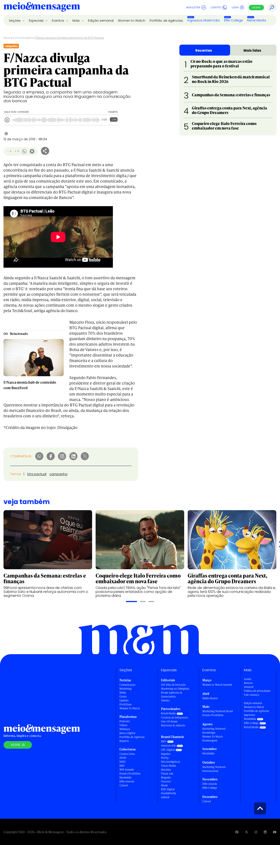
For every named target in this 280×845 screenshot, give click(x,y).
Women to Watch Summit (217, 685)
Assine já (18, 745)
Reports (124, 741)
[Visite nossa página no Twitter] (246, 832)
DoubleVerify (168, 793)
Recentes (203, 50)
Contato (216, 7)
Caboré (123, 785)
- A (9, 151)
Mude (164, 785)
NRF (122, 766)
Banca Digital (127, 733)
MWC (122, 762)
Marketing (125, 688)
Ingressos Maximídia (203, 20)
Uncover (166, 781)
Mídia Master (210, 698)
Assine (256, 7)
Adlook (165, 797)
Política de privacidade (257, 691)
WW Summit (126, 769)
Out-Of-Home (169, 721)
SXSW (122, 758)
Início (7, 38)
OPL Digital (168, 750)
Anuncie (249, 687)
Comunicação (22, 38)
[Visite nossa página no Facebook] (236, 832)
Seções (15, 20)
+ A (16, 151)
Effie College (233, 20)
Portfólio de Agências (166, 20)
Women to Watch (131, 20)
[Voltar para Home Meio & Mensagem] (42, 7)
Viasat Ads (167, 773)
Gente (123, 696)
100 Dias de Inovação (173, 685)
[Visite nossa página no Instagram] (256, 832)
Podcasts (124, 721)
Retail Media (256, 20)
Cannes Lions (127, 754)
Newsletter (193, 7)
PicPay (165, 758)
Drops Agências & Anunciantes (171, 694)
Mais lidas (252, 50)
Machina (166, 769)
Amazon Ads (168, 745)
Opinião (124, 700)
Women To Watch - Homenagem (213, 738)
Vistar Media (168, 766)
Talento (165, 700)
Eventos (58, 20)
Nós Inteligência (170, 762)
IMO (163, 741)
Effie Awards (126, 781)
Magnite (166, 777)
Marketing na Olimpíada (175, 688)
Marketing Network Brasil (217, 711)
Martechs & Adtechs (173, 725)
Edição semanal (101, 20)
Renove (248, 683)
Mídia (122, 692)
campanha (58, 474)
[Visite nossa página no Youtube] (274, 832)
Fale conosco (251, 695)
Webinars (124, 729)
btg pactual (36, 474)
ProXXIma (125, 704)
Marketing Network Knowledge (214, 730)
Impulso (165, 754)
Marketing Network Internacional (214, 769)
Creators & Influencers (174, 717)
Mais (76, 20)
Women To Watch (129, 708)
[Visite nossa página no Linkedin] (265, 832)
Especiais (36, 20)
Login (235, 7)
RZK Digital (168, 789)
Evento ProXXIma (129, 773)
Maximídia (125, 777)
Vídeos (123, 725)
